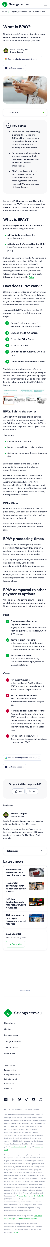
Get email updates (16, 68)
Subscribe (17, 944)
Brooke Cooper (19, 813)
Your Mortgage (9, 1219)
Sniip (31, 277)
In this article (11, 112)
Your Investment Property (27, 1219)
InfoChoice (38, 1216)
